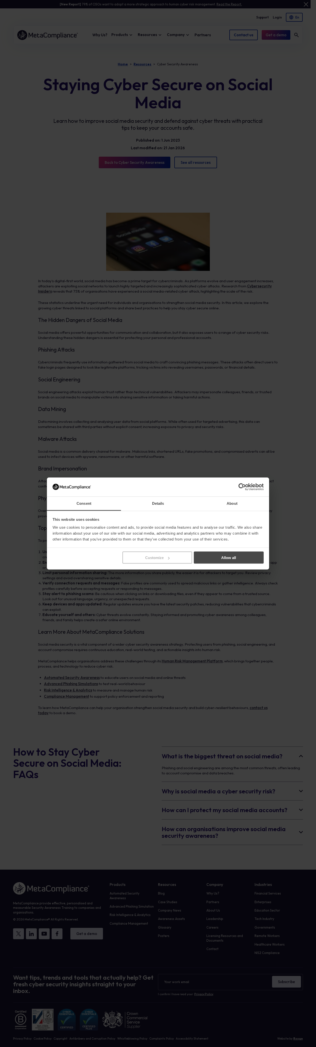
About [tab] (232, 503)
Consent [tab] (84, 503)
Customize (154, 558)
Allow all (228, 558)
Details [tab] (158, 503)
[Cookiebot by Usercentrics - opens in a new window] (242, 487)
